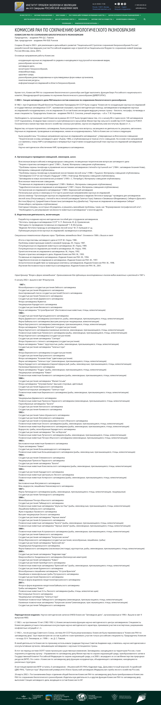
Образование (83, 19)
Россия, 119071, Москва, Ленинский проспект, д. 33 (102, 8)
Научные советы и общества (101, 19)
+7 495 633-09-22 (140, 5)
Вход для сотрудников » (123, 9)
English (124, 7)
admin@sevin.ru (141, 8)
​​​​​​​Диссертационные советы (64, 19)
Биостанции (60, 15)
